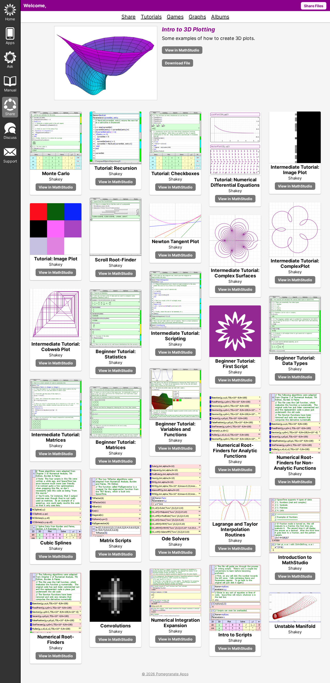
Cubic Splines (55, 542)
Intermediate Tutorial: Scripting (175, 335)
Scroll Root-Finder (115, 259)
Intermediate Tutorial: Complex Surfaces (235, 273)
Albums (220, 17)
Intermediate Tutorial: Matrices (55, 437)
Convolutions (115, 625)
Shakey (55, 179)
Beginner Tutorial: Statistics (116, 354)
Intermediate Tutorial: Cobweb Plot (55, 346)
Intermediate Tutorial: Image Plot (295, 169)
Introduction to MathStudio (295, 559)
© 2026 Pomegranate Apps (165, 674)
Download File (177, 63)
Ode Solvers (175, 538)
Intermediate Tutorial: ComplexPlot (295, 263)
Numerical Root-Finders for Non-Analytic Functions (295, 463)
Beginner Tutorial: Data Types (295, 360)
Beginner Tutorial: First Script (235, 363)
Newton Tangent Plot (175, 241)
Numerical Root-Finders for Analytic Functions (235, 450)
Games (175, 17)
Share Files (313, 6)
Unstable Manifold (295, 626)
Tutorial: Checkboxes (175, 173)
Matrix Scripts (115, 540)
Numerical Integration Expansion (175, 622)
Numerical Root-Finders (55, 639)
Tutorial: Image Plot (55, 258)
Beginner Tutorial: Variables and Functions (175, 429)
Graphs (197, 17)
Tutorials (151, 17)
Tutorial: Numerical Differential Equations (235, 182)
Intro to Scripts (235, 634)
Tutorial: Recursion (115, 168)
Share (128, 17)
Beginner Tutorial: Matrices (116, 444)
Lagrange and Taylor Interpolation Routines (235, 529)
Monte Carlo (56, 173)
